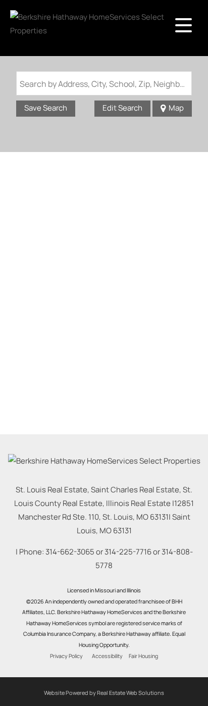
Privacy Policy (66, 656)
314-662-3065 (69, 551)
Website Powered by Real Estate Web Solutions (104, 692)
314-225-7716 (128, 551)
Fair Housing (143, 656)
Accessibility (107, 656)
